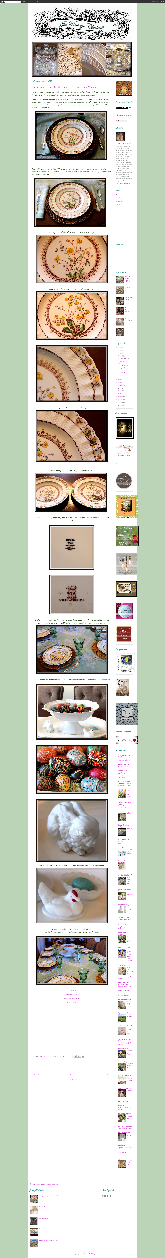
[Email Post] (71, 1056)
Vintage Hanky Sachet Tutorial (127, 279)
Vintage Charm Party (72, 1002)
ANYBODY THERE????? (130, 908)
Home (72, 1075)
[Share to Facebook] (83, 1056)
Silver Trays (128, 329)
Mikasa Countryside (128, 319)
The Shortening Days (129, 1116)
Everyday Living (123, 917)
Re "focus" (129, 863)
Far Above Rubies (123, 925)
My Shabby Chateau (124, 999)
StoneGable (121, 1105)
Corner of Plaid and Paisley (124, 890)
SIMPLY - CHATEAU (125, 1088)
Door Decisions (43, 1218)
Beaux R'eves (122, 789)
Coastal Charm (123, 848)
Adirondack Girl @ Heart (124, 771)
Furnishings (119, 198)
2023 (119, 350)
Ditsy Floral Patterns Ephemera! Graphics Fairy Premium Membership (125, 758)
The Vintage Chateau (124, 143)
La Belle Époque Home (125, 966)
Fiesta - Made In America (125, 1128)
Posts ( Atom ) (76, 1080)
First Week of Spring (129, 1015)
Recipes (118, 204)
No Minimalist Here (124, 1039)
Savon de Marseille (129, 1135)
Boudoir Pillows (44, 1207)
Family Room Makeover (128, 309)
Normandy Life (123, 1048)
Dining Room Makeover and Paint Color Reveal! (124, 784)
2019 (119, 382)
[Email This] (75, 1056)
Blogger (93, 1254)
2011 (119, 405)
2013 (119, 399)
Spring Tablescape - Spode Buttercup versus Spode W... (123, 368)
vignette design (122, 1159)
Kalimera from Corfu (129, 1052)
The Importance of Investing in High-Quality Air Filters (125, 1042)
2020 (119, 379)
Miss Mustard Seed (124, 982)
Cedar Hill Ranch (123, 840)
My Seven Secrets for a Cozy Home (129, 880)
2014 (119, 396)
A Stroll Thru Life (123, 764)
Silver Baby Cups (128, 288)
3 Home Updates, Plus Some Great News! (124, 807)
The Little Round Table (125, 1126)
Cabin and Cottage (124, 812)
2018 (119, 385)
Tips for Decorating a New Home (49, 1240)
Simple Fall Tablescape (124, 766)
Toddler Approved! (124, 1145)
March (122, 361)
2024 (119, 347)
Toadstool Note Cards (130, 893)
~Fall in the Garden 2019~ (130, 1065)
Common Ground (123, 861)
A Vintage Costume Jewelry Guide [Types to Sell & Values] (124, 775)
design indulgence (123, 904)
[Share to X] (80, 1056)
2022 (119, 353)
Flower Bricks (43, 1229)
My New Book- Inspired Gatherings (129, 938)
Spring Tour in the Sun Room (129, 1078)
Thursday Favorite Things (72, 998)
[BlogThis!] (78, 1056)
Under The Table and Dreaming (124, 1154)
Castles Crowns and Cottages (124, 826)
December (123, 358)
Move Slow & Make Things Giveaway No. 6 (124, 985)
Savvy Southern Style (124, 1075)
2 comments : (64, 1056)
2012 (119, 402)
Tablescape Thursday (71, 994)
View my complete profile (123, 183)
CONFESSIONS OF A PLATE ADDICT (125, 875)
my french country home (124, 991)
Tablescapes (119, 201)
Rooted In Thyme (123, 1062)
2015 (119, 394)
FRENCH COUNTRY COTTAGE (124, 933)
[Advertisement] (130, 224)
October (129, 813)
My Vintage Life (123, 1013)
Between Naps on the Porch (124, 803)
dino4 (81, 1254)
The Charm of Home (124, 1113)
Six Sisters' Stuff (123, 1101)
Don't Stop (129, 828)
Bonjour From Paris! (129, 1003)
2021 (119, 356)
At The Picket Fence (124, 781)
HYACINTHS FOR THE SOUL (124, 948)
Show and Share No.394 (129, 851)
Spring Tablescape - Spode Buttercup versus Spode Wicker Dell (66, 86)
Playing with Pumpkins (129, 298)
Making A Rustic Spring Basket (129, 793)
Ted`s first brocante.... (129, 1091)
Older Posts (106, 1075)
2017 (119, 388)
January (122, 376)
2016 (119, 391)
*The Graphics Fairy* (125, 755)
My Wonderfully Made (125, 1026)
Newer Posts (37, 1075)
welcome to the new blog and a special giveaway (124, 994)
